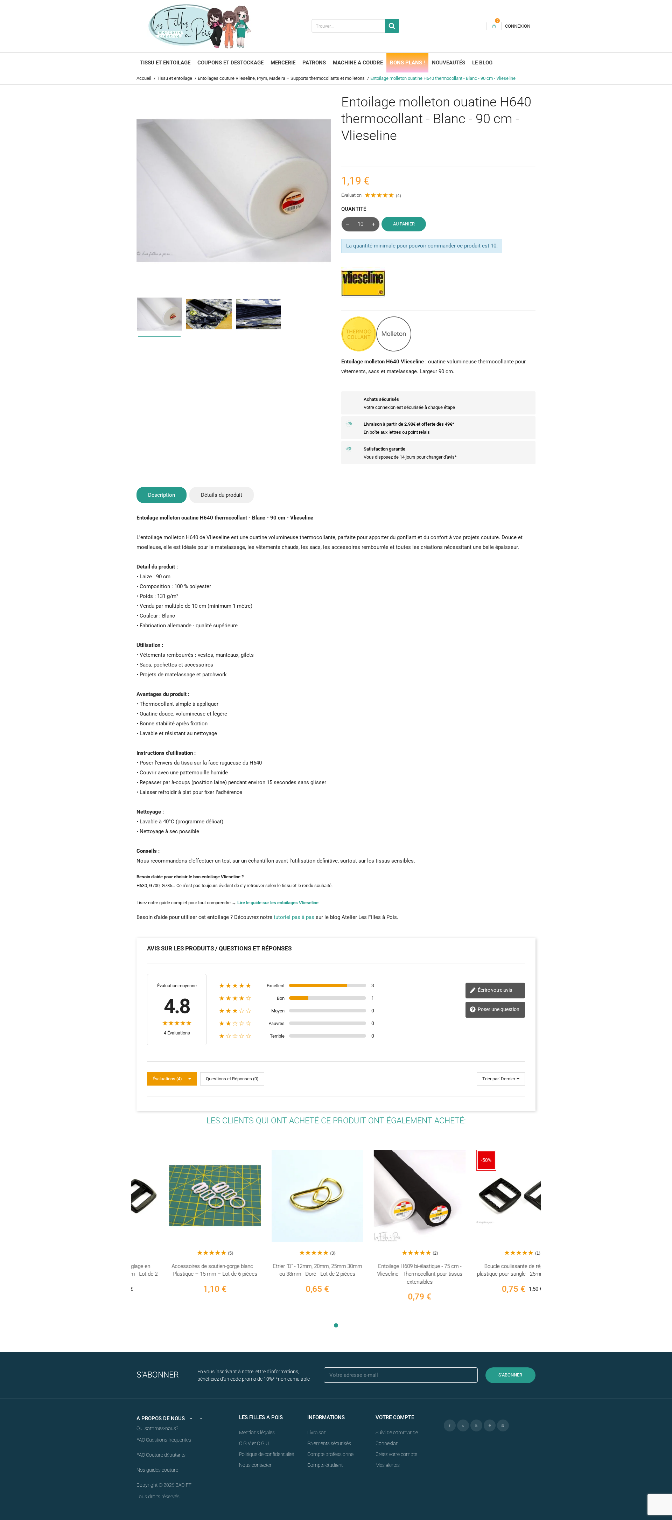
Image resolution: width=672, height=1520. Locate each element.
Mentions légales (257, 1432)
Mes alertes (388, 1465)
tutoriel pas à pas (294, 917)
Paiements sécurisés (329, 1443)
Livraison (317, 1432)
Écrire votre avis (494, 990)
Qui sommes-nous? (157, 1428)
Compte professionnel (331, 1454)
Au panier (404, 223)
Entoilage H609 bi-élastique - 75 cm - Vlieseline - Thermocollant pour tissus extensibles (387, 1274)
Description (161, 495)
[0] (494, 26)
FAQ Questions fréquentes (163, 1440)
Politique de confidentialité (266, 1454)
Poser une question (498, 1009)
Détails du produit (221, 495)
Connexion (387, 1443)
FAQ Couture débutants (161, 1455)
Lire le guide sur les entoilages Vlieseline (277, 902)
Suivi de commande (397, 1432)
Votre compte (395, 1417)
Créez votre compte (396, 1454)
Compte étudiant (325, 1465)
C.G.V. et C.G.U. (254, 1443)
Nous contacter (255, 1465)
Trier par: (491, 1078)
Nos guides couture (157, 1470)
